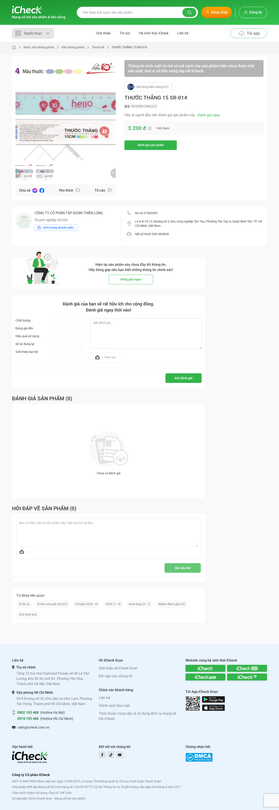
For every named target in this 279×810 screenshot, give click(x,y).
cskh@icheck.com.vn (33, 727)
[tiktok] (110, 754)
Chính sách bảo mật (114, 706)
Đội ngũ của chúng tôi (116, 676)
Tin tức (124, 33)
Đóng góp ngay (131, 279)
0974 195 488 (28, 719)
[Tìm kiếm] (189, 12)
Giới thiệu (103, 33)
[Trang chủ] (38, 12)
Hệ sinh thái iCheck (153, 33)
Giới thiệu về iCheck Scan (118, 668)
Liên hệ (182, 33)
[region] (65, 110)
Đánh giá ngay (209, 115)
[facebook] (102, 754)
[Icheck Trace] (205, 677)
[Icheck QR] (247, 668)
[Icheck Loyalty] (247, 677)
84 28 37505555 (146, 213)
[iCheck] (205, 668)
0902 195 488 (28, 713)
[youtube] (119, 754)
